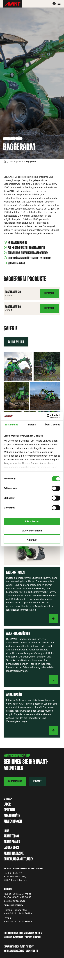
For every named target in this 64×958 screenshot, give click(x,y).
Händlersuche (15, 781)
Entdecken (49, 295)
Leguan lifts (11, 847)
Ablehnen (32, 539)
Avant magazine (14, 853)
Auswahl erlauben (32, 530)
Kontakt (37, 781)
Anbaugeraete (16, 161)
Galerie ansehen (16, 341)
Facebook (8, 937)
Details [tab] (32, 424)
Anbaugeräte (12, 815)
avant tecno (11, 836)
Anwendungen (13, 821)
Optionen (9, 809)
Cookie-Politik (32, 950)
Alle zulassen (32, 521)
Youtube (28, 937)
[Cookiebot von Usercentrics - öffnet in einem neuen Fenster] (46, 416)
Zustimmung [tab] (11, 424)
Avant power (12, 841)
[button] (18, 366)
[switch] (56, 488)
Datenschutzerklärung (14, 950)
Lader (7, 804)
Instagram (18, 937)
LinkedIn (37, 937)
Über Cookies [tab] (52, 424)
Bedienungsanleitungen (18, 859)
